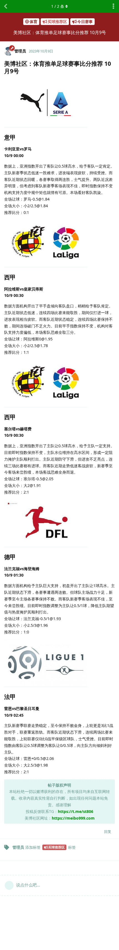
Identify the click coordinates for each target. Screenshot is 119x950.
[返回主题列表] (5, 6)
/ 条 (57, 6)
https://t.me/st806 (75, 811)
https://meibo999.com (73, 818)
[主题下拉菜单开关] (113, 6)
